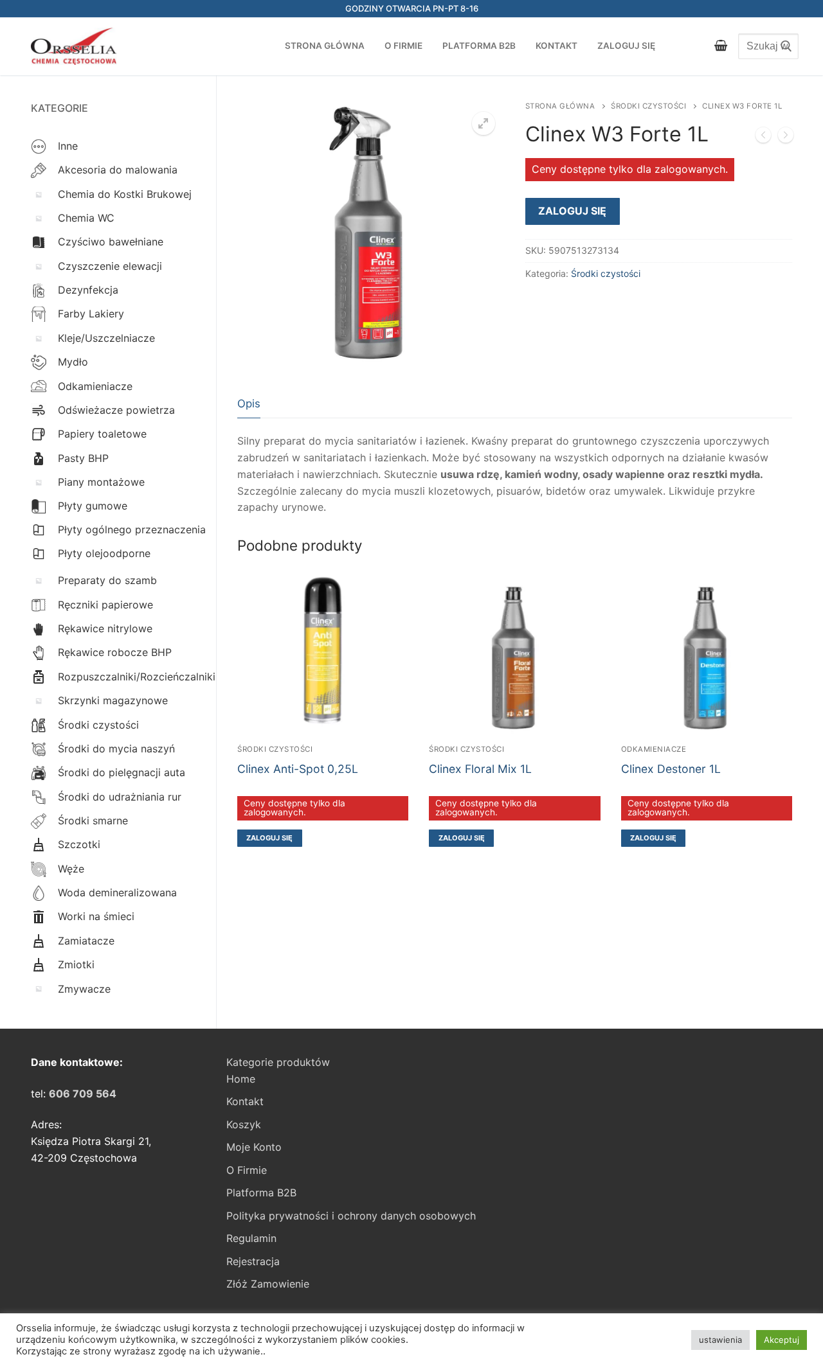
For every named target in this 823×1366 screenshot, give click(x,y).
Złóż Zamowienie (267, 1283)
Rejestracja (253, 1261)
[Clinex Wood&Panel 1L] (785, 137)
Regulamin (251, 1238)
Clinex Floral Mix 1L (480, 769)
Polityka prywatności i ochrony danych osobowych (351, 1215)
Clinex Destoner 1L (671, 769)
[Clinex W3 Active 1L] (763, 137)
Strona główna (560, 106)
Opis (248, 403)
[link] (82, 1093)
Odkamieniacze (654, 749)
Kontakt (245, 1101)
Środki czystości (648, 106)
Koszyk (243, 1124)
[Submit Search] (782, 46)
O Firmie (246, 1170)
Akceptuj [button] (781, 1340)
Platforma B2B (261, 1192)
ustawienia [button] (720, 1340)
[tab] (248, 403)
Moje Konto (254, 1146)
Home (240, 1078)
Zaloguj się (572, 210)
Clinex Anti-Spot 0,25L (297, 769)
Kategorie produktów (278, 1062)
